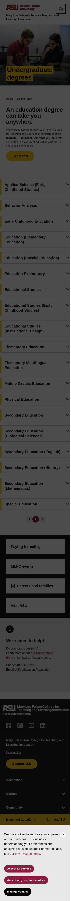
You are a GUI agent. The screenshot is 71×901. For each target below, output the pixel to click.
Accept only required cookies (26, 880)
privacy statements (27, 853)
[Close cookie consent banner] (63, 834)
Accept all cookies (19, 868)
